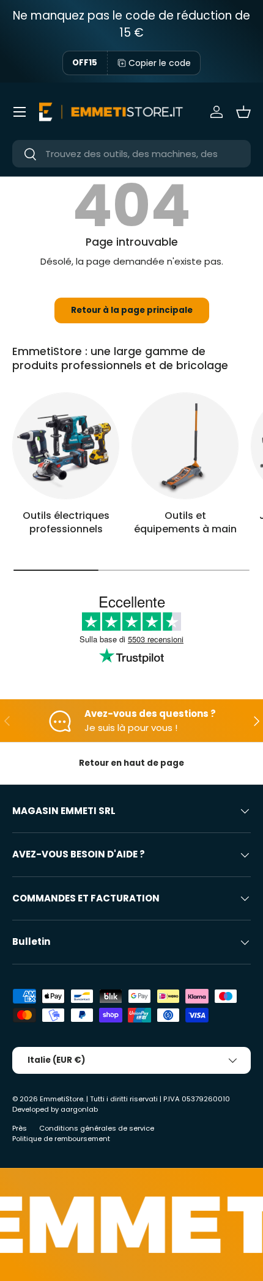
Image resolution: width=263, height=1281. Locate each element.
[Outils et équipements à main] (185, 446)
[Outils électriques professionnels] (66, 446)
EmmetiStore (61, 1099)
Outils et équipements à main (185, 522)
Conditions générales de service (96, 1128)
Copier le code (159, 63)
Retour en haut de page (131, 763)
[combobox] (131, 153)
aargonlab (79, 1109)
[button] (243, 111)
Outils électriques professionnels (66, 522)
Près (19, 1128)
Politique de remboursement (61, 1138)
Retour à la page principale (132, 310)
